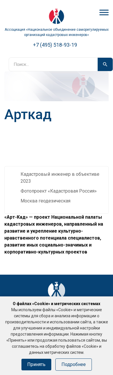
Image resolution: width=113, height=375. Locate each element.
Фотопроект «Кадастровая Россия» (59, 191)
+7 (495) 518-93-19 (55, 45)
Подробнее (73, 364)
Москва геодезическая (45, 201)
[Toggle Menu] (104, 12)
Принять (36, 364)
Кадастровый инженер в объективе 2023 (60, 177)
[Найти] (105, 64)
